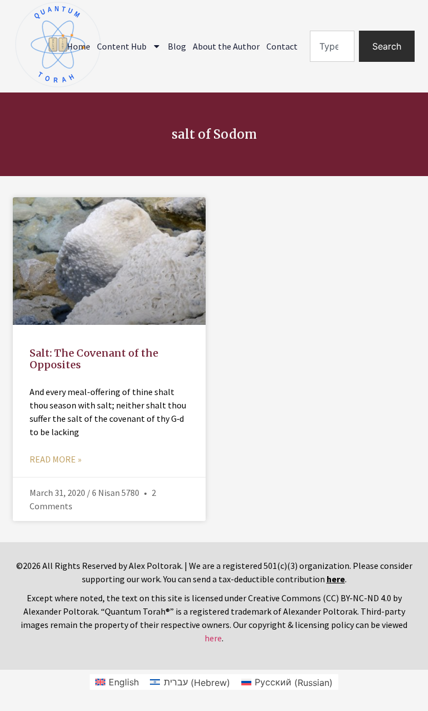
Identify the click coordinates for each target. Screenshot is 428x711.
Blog (177, 46)
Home (78, 46)
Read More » (55, 459)
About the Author (226, 46)
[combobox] (332, 46)
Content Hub (122, 46)
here (213, 638)
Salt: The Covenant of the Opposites (94, 359)
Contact (282, 46)
